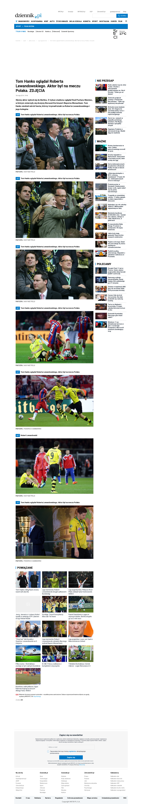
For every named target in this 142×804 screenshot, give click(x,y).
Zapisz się (71, 757)
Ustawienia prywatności (110, 798)
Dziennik (18, 40)
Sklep (124, 11)
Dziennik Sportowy (67, 31)
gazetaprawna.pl (115, 11)
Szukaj (123, 16)
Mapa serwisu (92, 798)
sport (24, 40)
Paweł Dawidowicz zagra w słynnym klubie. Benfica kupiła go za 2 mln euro (80, 616)
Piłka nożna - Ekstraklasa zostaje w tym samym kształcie (28, 665)
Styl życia (87, 790)
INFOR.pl (60, 11)
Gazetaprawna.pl (21, 778)
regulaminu (72, 751)
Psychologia (88, 788)
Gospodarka (43, 781)
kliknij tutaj (82, 764)
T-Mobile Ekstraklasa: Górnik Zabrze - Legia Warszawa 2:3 (79, 665)
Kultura (63, 792)
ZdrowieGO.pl (101, 11)
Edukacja (64, 781)
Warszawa (122, 31)
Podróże (42, 790)
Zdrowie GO (40, 31)
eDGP (17, 781)
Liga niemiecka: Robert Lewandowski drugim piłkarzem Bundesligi (54, 592)
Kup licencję (37, 696)
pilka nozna (32, 40)
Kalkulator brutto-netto (118, 788)
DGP (91, 11)
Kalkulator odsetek (116, 785)
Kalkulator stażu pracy (117, 781)
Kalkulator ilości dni (116, 778)
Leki (85, 781)
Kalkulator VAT (115, 783)
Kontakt (18, 798)
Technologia (43, 778)
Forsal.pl (18, 783)
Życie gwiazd (65, 785)
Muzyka (63, 790)
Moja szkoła (65, 783)
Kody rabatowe (66, 778)
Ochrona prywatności (75, 798)
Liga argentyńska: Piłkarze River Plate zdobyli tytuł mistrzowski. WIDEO (80, 592)
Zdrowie (42, 788)
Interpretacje (20, 788)
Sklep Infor (19, 790)
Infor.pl (18, 776)
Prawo (86, 776)
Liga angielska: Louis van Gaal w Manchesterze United (80, 640)
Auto (41, 776)
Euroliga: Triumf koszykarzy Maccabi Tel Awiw (52, 615)
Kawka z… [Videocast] (52, 31)
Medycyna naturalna (90, 783)
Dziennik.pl (44, 773)
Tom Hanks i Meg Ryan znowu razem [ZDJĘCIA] (27, 591)
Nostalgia (31, 31)
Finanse (86, 778)
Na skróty (19, 773)
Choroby (86, 785)
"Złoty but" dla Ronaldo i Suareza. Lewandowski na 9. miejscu (26, 641)
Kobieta (63, 776)
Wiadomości (43, 783)
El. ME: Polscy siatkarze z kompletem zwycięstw (51, 665)
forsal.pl (70, 11)
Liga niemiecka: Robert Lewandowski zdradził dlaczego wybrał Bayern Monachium (54, 641)
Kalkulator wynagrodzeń (118, 790)
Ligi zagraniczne (42, 40)
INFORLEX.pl (81, 11)
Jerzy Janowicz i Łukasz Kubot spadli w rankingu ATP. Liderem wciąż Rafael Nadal (28, 616)
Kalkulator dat (115, 776)
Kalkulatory (115, 773)
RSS (124, 798)
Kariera (48, 798)
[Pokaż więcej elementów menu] (126, 21)
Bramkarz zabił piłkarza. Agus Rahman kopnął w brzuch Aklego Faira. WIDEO (27, 689)
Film (62, 788)
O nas (28, 798)
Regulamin (59, 798)
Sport (18, 26)
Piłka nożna (29, 26)
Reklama (37, 798)
